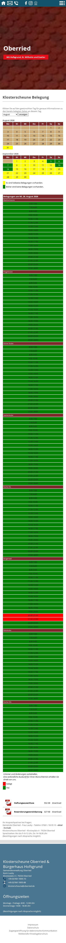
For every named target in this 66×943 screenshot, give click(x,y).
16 (25, 169)
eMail (60, 825)
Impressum (33, 924)
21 (8, 173)
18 (43, 169)
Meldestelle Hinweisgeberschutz (33, 933)
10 (34, 165)
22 (17, 173)
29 (17, 177)
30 (25, 177)
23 (25, 173)
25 (43, 173)
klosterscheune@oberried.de (21, 886)
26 (51, 173)
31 (8, 147)
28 (8, 177)
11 (43, 165)
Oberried (17, 48)
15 (17, 169)
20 (59, 169)
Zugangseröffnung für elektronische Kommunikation (33, 930)
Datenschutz (33, 927)
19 (51, 169)
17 (34, 169)
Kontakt (7, 827)
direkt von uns (9, 779)
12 (51, 165)
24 (34, 173)
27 (59, 173)
